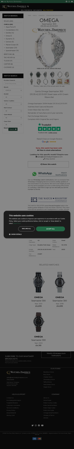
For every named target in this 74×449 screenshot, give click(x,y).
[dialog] (37, 224)
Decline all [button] (26, 228)
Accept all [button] (50, 229)
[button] (15, 234)
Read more (17, 223)
